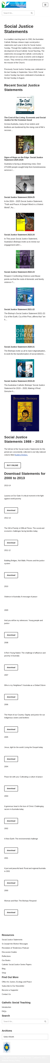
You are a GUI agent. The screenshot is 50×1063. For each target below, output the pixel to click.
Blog (3, 969)
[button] (45, 5)
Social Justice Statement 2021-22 (19, 309)
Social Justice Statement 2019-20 (19, 381)
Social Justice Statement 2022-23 (19, 272)
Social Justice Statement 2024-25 (19, 197)
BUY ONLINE (12, 465)
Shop (4, 973)
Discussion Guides (9, 952)
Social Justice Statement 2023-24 (19, 235)
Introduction (6, 1007)
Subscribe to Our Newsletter (13, 986)
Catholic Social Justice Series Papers (17, 964)
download (11, 510)
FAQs (4, 1011)
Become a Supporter (10, 990)
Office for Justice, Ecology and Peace (17, 982)
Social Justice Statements (12, 940)
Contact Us (6, 994)
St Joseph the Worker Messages (15, 944)
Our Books (6, 960)
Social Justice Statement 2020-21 (19, 347)
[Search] (32, 12)
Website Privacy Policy (11, 1060)
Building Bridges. (21, 455)
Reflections (6, 956)
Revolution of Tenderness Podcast (15, 948)
